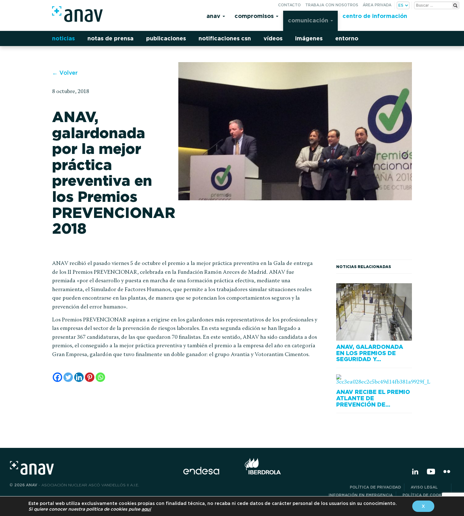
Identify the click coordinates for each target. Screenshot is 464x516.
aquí (146, 509)
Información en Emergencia (361, 495)
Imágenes (309, 38)
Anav (214, 16)
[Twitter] (68, 377)
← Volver (65, 72)
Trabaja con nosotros (331, 5)
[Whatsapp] (100, 377)
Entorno (346, 38)
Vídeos (273, 38)
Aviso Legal (429, 487)
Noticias (63, 38)
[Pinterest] (89, 377)
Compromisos (255, 16)
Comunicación (309, 20)
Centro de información (374, 16)
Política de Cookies (425, 495)
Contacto (289, 5)
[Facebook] (57, 377)
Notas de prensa (110, 38)
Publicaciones (166, 38)
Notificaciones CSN (225, 38)
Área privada (377, 5)
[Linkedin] (79, 377)
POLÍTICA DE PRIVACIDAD (375, 487)
